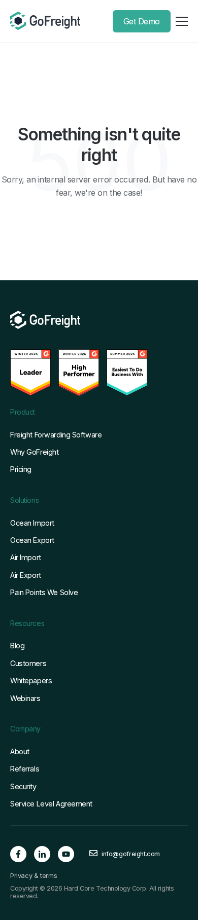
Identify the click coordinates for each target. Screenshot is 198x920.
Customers (28, 663)
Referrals (24, 768)
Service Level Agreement (51, 803)
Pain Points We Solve (44, 592)
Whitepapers (31, 680)
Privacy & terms (33, 875)
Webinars (25, 698)
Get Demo (141, 21)
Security (23, 786)
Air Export (25, 575)
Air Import (25, 557)
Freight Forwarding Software (56, 434)
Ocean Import (32, 523)
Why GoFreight (34, 452)
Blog (17, 645)
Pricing (20, 469)
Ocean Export (32, 540)
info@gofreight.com (131, 854)
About (19, 751)
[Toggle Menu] (182, 21)
